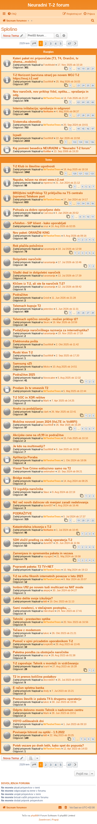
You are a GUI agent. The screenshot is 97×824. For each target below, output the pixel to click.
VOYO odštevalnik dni (28, 721)
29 (88, 115)
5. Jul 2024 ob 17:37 (74, 516)
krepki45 (48, 644)
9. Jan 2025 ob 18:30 (67, 449)
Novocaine (49, 377)
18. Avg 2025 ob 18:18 (75, 169)
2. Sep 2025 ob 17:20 (67, 355)
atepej (46, 590)
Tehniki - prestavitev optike (31, 619)
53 (78, 203)
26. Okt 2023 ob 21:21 (64, 633)
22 (93, 520)
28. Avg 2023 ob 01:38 (63, 655)
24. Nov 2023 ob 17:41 (69, 611)
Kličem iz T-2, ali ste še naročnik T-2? (39, 283)
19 (83, 68)
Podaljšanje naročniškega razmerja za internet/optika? (51, 330)
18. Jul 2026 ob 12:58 (69, 248)
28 (83, 115)
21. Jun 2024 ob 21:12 (67, 182)
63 (78, 102)
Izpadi (17, 135)
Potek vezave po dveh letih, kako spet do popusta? (48, 745)
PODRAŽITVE (22, 513)
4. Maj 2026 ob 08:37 (67, 111)
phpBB (34, 815)
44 (78, 128)
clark (46, 411)
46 (88, 128)
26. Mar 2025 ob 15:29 (68, 424)
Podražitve (20, 294)
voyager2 (48, 556)
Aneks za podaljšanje (28, 408)
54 (83, 203)
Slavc (46, 492)
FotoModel (49, 64)
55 (88, 203)
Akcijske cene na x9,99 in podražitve (38, 435)
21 (93, 68)
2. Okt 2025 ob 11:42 (67, 344)
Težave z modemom (27, 630)
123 (92, 173)
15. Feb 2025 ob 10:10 (75, 438)
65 (88, 102)
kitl (45, 601)
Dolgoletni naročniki (27, 259)
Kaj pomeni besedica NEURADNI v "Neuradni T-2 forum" (52, 148)
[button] (34, 43)
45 (83, 128)
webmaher (49, 471)
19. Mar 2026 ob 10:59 (65, 322)
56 (93, 203)
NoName (48, 111)
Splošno (9, 29)
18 (78, 68)
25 (88, 85)
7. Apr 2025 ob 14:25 (63, 400)
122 (86, 173)
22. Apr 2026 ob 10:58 (68, 138)
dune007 (48, 505)
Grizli (46, 297)
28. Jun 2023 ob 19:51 (64, 713)
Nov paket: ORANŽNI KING (31, 232)
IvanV (46, 666)
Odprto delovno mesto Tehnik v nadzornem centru (48, 710)
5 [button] (60, 43)
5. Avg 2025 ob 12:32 (69, 377)
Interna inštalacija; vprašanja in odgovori (41, 108)
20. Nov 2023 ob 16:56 (75, 622)
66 (93, 102)
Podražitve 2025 (24, 374)
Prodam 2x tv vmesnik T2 (30, 388)
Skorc (46, 322)
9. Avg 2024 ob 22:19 (63, 492)
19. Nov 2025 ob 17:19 (70, 333)
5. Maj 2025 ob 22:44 (74, 391)
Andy (46, 690)
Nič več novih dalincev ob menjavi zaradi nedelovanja (50, 502)
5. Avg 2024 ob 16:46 (67, 505)
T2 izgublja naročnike (28, 489)
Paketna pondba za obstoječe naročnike (41, 652)
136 (92, 142)
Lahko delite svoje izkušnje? (33, 598)
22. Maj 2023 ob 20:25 (62, 735)
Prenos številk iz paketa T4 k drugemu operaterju (47, 699)
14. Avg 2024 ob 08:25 (75, 481)
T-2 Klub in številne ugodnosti (34, 166)
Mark (46, 400)
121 (80, 173)
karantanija (49, 248)
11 (93, 216)
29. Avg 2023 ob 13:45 (67, 644)
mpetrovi (48, 182)
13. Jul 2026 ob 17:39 (69, 275)
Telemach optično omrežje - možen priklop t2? (45, 319)
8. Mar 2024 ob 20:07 (75, 579)
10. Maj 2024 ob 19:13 (75, 569)
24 (83, 85)
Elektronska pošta (25, 341)
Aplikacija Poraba (25, 457)
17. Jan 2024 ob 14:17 (75, 199)
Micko (46, 366)
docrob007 (49, 679)
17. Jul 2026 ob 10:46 (69, 262)
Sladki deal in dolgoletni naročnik (36, 272)
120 (74, 173)
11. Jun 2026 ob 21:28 (64, 297)
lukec (46, 633)
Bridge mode (22, 478)
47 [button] (69, 43)
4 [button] (55, 43)
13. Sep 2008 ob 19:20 (66, 151)
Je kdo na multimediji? (29, 446)
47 (93, 128)
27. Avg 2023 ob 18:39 (64, 666)
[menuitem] (11, 14)
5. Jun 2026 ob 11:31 (67, 308)
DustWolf (48, 81)
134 (80, 142)
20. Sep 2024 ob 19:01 (75, 124)
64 (83, 102)
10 (88, 216)
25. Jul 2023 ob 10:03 (69, 679)
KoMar (47, 151)
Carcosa (48, 212)
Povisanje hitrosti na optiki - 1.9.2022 (39, 732)
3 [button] (50, 43)
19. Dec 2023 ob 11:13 (62, 601)
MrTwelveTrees (52, 98)
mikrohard (48, 611)
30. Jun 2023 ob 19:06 (64, 702)
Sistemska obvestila (27, 121)
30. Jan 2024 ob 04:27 (65, 590)
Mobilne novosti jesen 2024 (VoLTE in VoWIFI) (45, 421)
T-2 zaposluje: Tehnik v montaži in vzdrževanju (46, 663)
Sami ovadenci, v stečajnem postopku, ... (42, 608)
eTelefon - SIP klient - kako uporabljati (39, 223)
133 (74, 142)
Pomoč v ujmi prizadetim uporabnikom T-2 (43, 641)
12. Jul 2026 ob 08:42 (69, 286)
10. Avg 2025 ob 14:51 (65, 366)
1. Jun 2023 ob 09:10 (74, 724)
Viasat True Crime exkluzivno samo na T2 (42, 468)
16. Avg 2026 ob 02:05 (63, 226)
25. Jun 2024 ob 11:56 (67, 543)
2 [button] (45, 43)
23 (78, 85)
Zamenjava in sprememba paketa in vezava (43, 553)
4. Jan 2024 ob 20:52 (67, 212)
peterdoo (48, 308)
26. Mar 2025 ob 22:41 (63, 411)
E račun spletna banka (28, 687)
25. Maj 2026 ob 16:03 (68, 81)
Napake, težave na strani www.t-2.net (38, 179)
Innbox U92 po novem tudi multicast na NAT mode (48, 587)
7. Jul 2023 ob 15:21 (63, 690)
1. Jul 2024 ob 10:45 (67, 530)
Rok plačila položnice (28, 245)
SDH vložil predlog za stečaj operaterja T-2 (42, 540)
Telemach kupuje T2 (27, 305)
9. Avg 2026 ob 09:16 (74, 235)
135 (86, 142)
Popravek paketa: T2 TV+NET (33, 566)
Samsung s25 (22, 363)
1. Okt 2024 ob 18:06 (74, 460)
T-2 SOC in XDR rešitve (29, 397)
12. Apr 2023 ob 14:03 (75, 748)
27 (78, 115)
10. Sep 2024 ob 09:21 (70, 471)
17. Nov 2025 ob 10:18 (70, 64)
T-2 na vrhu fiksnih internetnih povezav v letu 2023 (48, 576)
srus (45, 226)
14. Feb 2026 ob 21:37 (75, 98)
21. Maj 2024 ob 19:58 (68, 556)
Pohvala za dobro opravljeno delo (36, 209)
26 (93, 85)
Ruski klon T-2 (23, 352)
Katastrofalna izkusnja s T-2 (32, 527)
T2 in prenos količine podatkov (34, 676)
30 (93, 115)
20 (88, 68)
